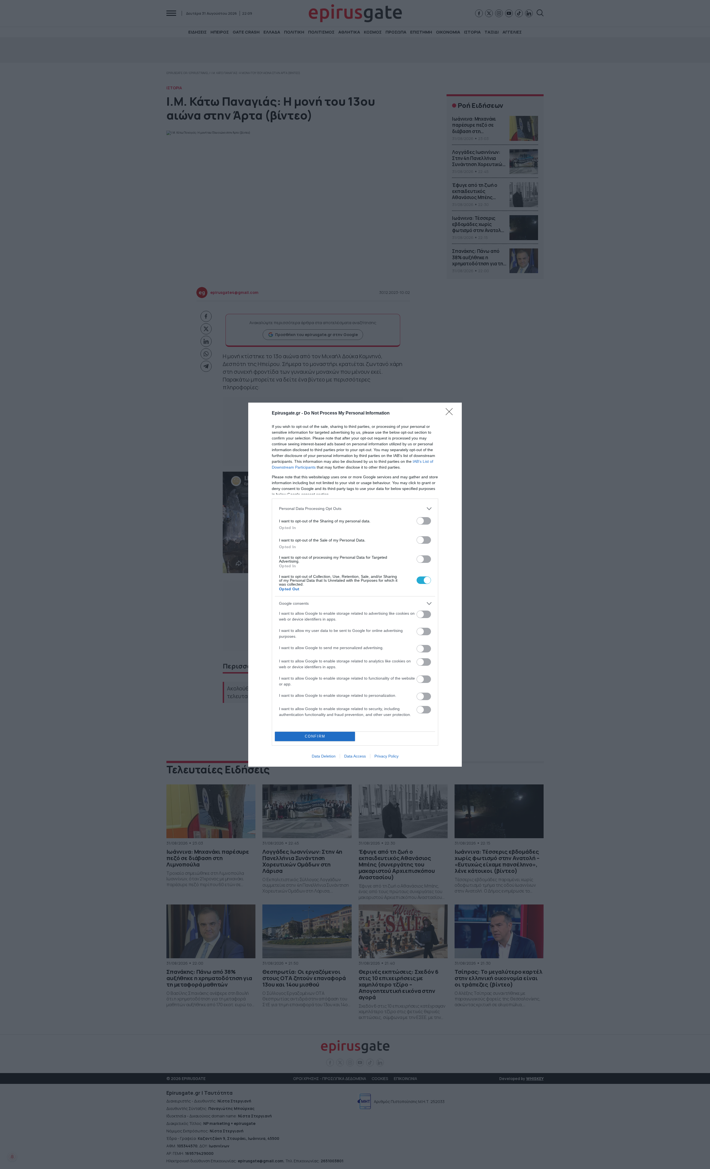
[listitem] (355, 509)
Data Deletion (324, 756)
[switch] (424, 521)
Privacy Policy (386, 756)
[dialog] (355, 585)
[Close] (451, 413)
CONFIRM (315, 736)
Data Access (355, 756)
